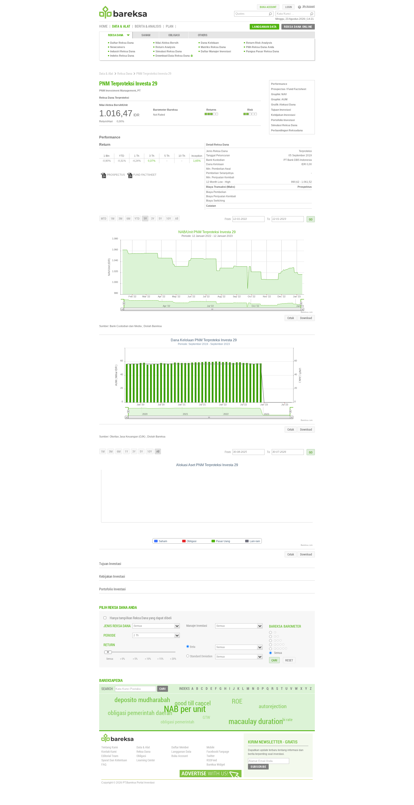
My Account (308, 6)
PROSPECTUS (116, 174)
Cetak (290, 318)
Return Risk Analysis (259, 42)
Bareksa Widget (216, 764)
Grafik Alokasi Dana (283, 104)
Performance (279, 83)
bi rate (287, 719)
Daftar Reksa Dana (122, 42)
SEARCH (107, 688)
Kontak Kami (108, 751)
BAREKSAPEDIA (111, 680)
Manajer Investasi (196, 626)
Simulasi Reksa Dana (168, 51)
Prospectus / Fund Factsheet (288, 89)
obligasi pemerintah (177, 722)
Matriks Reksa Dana (213, 47)
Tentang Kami (109, 747)
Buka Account (179, 756)
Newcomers (117, 47)
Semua (278, 652)
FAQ (103, 764)
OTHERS (202, 35)
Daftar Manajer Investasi (216, 51)
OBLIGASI (174, 35)
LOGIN (288, 7)
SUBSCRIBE (258, 767)
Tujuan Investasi (281, 109)
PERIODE (110, 635)
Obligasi (141, 756)
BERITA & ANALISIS (148, 26)
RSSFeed (212, 760)
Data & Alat (106, 73)
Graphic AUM (279, 99)
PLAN (169, 26)
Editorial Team (109, 756)
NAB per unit (185, 708)
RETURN (109, 644)
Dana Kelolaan (210, 42)
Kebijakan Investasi (283, 114)
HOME (103, 26)
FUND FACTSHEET (144, 174)
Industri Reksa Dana (122, 51)
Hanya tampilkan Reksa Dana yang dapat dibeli (141, 618)
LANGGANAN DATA (264, 27)
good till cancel (193, 703)
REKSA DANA (115, 35)
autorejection (273, 706)
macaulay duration (256, 721)
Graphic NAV (279, 94)
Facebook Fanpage (218, 751)
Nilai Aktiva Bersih (166, 42)
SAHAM (145, 35)
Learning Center (145, 760)
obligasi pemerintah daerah (140, 713)
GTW (206, 717)
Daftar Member (180, 747)
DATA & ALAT (121, 26)
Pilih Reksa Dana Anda (260, 47)
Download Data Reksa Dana (172, 55)
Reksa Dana (124, 73)
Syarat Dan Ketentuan (114, 760)
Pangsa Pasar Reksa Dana (262, 51)
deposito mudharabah (142, 699)
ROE (237, 701)
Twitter (211, 756)
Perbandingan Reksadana (287, 130)
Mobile (210, 747)
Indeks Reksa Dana (122, 55)
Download (306, 318)
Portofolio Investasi (283, 120)
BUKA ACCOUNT (268, 7)
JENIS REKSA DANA (117, 626)
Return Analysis (165, 47)
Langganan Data (181, 751)
